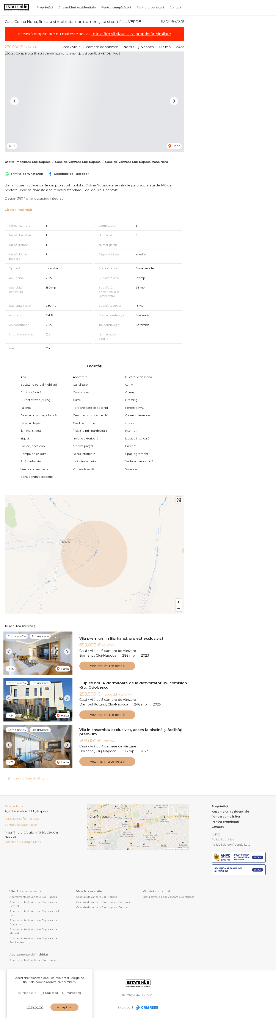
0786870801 (13, 819)
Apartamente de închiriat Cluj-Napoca (33, 960)
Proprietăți (45, 7)
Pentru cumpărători (116, 7)
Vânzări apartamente (25, 891)
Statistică (51, 992)
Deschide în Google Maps (23, 841)
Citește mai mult (18, 210)
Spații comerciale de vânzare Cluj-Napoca (168, 896)
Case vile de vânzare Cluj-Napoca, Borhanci (103, 902)
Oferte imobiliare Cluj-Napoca (28, 162)
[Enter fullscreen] (179, 500)
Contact (175, 7)
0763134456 (32, 819)
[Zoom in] (179, 602)
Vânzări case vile (89, 891)
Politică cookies (223, 839)
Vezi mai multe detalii (107, 666)
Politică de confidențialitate (231, 844)
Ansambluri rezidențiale (77, 7)
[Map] (94, 554)
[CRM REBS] (146, 1007)
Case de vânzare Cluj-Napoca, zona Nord (136, 162)
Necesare (29, 992)
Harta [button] (176, 145)
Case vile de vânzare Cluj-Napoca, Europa (102, 907)
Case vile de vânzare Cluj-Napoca (96, 896)
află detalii (63, 978)
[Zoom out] (179, 608)
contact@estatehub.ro (21, 824)
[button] (14, 101)
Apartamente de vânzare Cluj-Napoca (33, 896)
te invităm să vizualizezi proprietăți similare (131, 34)
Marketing (74, 992)
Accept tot (64, 1007)
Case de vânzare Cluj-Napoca (78, 162)
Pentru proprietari (150, 7)
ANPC (216, 834)
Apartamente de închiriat (28, 954)
